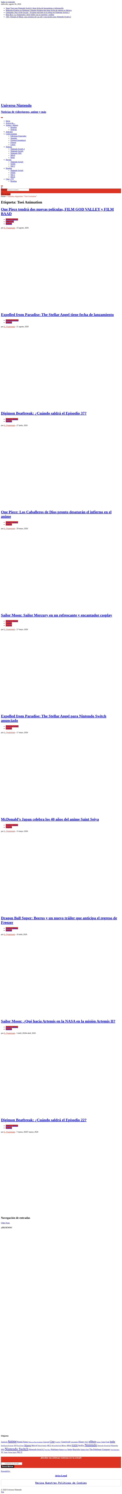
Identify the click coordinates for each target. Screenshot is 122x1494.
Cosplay (9, 623)
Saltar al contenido (8, 2)
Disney (81, 1442)
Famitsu (98, 1442)
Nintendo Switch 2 (17, 149)
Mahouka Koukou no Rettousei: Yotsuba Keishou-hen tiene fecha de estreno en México (39, 10)
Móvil (12, 155)
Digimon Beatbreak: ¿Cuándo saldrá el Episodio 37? (43, 413)
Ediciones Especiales (18, 136)
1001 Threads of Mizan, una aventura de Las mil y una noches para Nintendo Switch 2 (38, 17)
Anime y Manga (12, 125)
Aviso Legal (61, 1475)
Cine (52, 1441)
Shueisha (76, 1449)
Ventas (6, 1452)
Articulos (9, 132)
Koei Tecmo (20, 1446)
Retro (12, 158)
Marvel (34, 1445)
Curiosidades (74, 1442)
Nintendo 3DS (15, 153)
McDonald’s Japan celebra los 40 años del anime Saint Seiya (50, 819)
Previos (8, 160)
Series (69, 1449)
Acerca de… (10, 123)
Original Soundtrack (18, 140)
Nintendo (91, 1445)
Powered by (5, 1471)
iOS (15, 1446)
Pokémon (55, 1449)
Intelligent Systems (7, 1446)
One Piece (47, 1449)
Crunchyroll (65, 1442)
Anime (12, 1441)
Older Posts (5, 1223)
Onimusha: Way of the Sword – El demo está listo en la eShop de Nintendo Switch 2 (37, 12)
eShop (92, 1441)
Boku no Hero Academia (36, 1442)
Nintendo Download (104, 1446)
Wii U (12, 166)
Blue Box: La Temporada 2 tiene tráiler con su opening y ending (30, 15)
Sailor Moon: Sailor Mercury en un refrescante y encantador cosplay (56, 615)
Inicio (8, 121)
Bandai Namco (22, 1442)
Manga (27, 1445)
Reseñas (13, 127)
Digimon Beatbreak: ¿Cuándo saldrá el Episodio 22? (43, 1120)
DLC (86, 1442)
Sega (65, 1449)
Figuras (13, 142)
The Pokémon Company (99, 1449)
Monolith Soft (56, 1446)
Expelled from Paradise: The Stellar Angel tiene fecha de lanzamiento (57, 314)
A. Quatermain (9, 228)
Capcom (46, 1442)
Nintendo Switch (16, 151)
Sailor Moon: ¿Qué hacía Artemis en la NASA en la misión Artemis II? (58, 1021)
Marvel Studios (42, 1446)
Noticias (13, 130)
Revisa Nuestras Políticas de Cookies (61, 1482)
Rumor (61, 1449)
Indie (112, 1441)
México (63, 1446)
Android (4, 1442)
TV (2, 1452)
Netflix (81, 1445)
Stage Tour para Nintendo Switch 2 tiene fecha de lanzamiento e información (35, 8)
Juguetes (13, 138)
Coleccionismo (11, 134)
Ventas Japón (12, 1452)
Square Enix (85, 1449)
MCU (49, 1446)
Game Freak (105, 1442)
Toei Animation (115, 1449)
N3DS (12, 164)
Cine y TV (10, 179)
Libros (12, 145)
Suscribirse (7, 1466)
